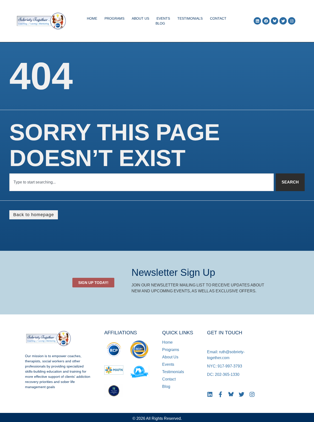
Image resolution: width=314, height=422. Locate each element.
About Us (140, 18)
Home (92, 18)
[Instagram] (291, 21)
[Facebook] (266, 21)
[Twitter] (283, 21)
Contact (218, 18)
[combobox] (141, 182)
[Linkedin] (257, 21)
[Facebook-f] (220, 394)
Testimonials (190, 18)
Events (163, 18)
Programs (114, 18)
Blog (160, 23)
